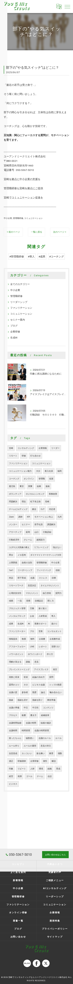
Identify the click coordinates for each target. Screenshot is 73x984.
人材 (32, 769)
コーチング (14, 478)
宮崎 (11, 448)
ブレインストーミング (19, 669)
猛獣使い (30, 738)
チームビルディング (18, 509)
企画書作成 (55, 639)
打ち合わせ (35, 456)
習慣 (28, 601)
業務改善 (53, 494)
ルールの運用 (30, 746)
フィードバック (44, 570)
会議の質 (13, 692)
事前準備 (51, 700)
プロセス (13, 715)
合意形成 (13, 753)
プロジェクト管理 (17, 608)
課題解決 (51, 524)
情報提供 (13, 639)
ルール (58, 738)
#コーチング (56, 256)
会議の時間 (31, 723)
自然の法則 (27, 562)
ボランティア (15, 494)
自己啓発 (47, 593)
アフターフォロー (17, 646)
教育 (51, 753)
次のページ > (59, 232)
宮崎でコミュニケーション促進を (23, 197)
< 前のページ (13, 232)
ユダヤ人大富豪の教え (19, 547)
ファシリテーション (21, 307)
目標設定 (39, 601)
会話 (50, 776)
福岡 (59, 471)
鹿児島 (12, 486)
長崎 (47, 501)
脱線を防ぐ (37, 700)
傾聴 (11, 601)
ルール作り (14, 746)
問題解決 (13, 501)
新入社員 (49, 471)
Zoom (11, 517)
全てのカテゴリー (20, 284)
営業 (41, 631)
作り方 (50, 654)
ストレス (43, 578)
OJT (43, 509)
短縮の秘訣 (46, 723)
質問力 (58, 593)
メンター (13, 524)
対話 (11, 578)
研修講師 (22, 761)
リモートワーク (16, 585)
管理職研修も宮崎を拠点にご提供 (23, 188)
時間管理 (26, 730)
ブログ (14, 325)
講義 (28, 662)
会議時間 (13, 730)
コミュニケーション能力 (20, 471)
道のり (54, 623)
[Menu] (67, 6)
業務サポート (40, 623)
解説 (54, 761)
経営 (11, 776)
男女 (11, 555)
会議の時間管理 (41, 730)
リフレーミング (41, 547)
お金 (32, 616)
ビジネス (13, 784)
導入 (53, 616)
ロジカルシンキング (35, 494)
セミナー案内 (17, 319)
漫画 (47, 486)
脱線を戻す (23, 700)
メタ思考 (22, 555)
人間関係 (13, 562)
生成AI (13, 337)
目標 (54, 578)
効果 (39, 486)
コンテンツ (48, 707)
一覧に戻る (36, 232)
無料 (32, 639)
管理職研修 (18, 218)
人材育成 (43, 616)
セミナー (26, 524)
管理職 (42, 478)
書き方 (33, 715)
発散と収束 (14, 677)
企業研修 (15, 331)
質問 (51, 677)
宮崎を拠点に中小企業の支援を (22, 179)
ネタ (26, 685)
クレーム (28, 540)
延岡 (28, 532)
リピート (22, 769)
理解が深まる (15, 662)
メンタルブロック (17, 616)
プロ (32, 631)
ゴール (29, 776)
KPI (28, 517)
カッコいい (27, 753)
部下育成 (22, 578)
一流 (20, 601)
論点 (43, 692)
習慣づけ (55, 646)
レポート (43, 646)
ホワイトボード (35, 654)
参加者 (25, 692)
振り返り (43, 608)
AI (29, 623)
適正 (11, 761)
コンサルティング (26, 448)
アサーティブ (15, 532)
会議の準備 (14, 707)
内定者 (52, 509)
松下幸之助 (35, 501)
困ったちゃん (15, 738)
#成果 (42, 256)
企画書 (42, 639)
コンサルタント (54, 631)
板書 (24, 715)
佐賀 (51, 478)
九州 (59, 517)
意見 (36, 662)
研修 (24, 456)
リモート (13, 456)
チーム (40, 776)
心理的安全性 (15, 593)
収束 (26, 677)
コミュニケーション (33, 218)
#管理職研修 (16, 256)
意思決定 (32, 585)
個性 (45, 761)
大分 (38, 471)
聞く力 (51, 601)
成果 (11, 623)
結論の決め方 (38, 677)
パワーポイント (16, 654)
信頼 (58, 570)
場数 (60, 753)
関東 (30, 486)
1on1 (11, 570)
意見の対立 (46, 746)
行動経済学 (14, 540)
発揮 (20, 776)
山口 (36, 532)
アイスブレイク (41, 669)
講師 (20, 517)
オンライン (29, 478)
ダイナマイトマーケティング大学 (45, 555)
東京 (22, 486)
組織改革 (45, 715)
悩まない (57, 547)
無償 (24, 639)
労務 (32, 608)
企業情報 (43, 448)
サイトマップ (55, 936)
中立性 (35, 707)
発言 (55, 669)
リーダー (55, 448)
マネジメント (32, 593)
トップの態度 (55, 685)
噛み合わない (56, 692)
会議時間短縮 (15, 723)
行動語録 (47, 532)
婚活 (34, 509)
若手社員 (38, 524)
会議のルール (45, 738)
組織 (50, 769)
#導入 (31, 256)
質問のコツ (14, 685)
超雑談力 (40, 540)
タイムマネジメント (50, 585)
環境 (41, 769)
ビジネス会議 (38, 685)
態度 (34, 692)
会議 (32, 578)
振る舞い (40, 753)
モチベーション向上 (43, 517)
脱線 (11, 700)
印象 (11, 769)
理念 (24, 501)
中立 (26, 707)
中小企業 (8, 218)
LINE (32, 646)
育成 (58, 769)
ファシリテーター (17, 631)
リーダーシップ (18, 302)
